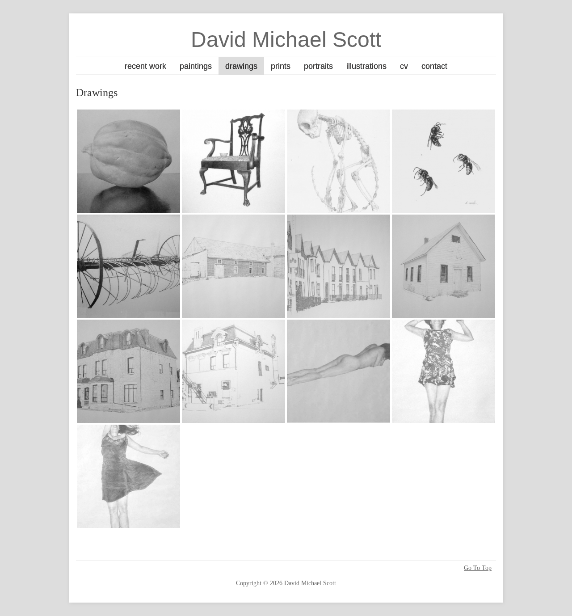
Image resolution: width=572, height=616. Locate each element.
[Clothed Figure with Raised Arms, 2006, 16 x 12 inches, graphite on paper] (443, 371)
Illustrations (366, 66)
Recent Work (145, 66)
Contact (434, 66)
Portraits (318, 66)
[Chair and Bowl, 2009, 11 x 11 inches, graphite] (233, 161)
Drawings (241, 66)
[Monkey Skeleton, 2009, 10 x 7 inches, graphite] (338, 161)
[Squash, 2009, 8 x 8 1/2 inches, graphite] (128, 161)
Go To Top (478, 568)
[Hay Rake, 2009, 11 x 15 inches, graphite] (128, 266)
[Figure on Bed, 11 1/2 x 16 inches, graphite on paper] (338, 371)
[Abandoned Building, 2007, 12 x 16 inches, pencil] (233, 266)
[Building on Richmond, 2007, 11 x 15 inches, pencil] (233, 371)
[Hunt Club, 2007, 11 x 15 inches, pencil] (443, 266)
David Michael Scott (286, 40)
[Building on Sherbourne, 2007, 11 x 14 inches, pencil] (128, 371)
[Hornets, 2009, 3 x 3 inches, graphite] (443, 161)
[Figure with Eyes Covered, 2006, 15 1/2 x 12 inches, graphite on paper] (128, 476)
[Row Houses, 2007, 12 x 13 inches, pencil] (338, 266)
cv (404, 66)
